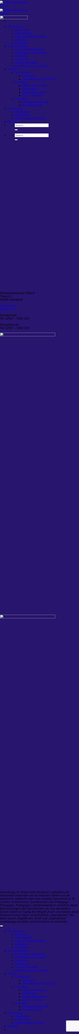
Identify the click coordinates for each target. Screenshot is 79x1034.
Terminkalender (32, 105)
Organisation (23, 937)
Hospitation (22, 1016)
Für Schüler (22, 976)
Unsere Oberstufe (26, 967)
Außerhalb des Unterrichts (32, 66)
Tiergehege (29, 88)
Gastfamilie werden (34, 92)
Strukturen (21, 960)
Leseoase (28, 75)
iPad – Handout (32, 95)
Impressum (7, 309)
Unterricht (21, 963)
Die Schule (14, 931)
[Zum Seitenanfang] (1, 925)
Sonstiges (21, 1003)
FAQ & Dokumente (34, 85)
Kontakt (12, 1026)
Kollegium (21, 944)
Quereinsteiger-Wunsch (30, 118)
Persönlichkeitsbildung (29, 49)
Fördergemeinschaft (35, 102)
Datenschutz (8, 305)
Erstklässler (22, 1019)
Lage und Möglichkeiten (30, 36)
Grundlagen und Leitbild (30, 52)
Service (12, 973)
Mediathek (21, 947)
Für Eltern (21, 986)
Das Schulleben (17, 950)
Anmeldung (14, 1013)
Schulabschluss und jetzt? (39, 79)
